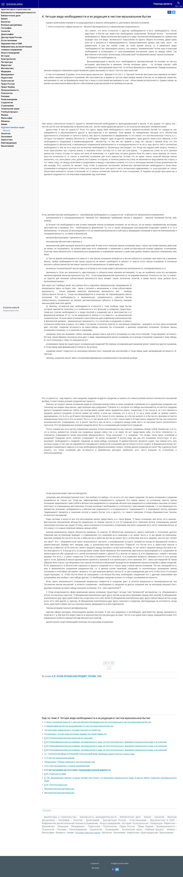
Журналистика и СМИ (11, 43)
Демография (7, 34)
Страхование (7, 105)
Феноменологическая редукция (59, 789)
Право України (8, 87)
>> (181, 6)
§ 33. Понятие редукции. (55, 785)
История (5, 56)
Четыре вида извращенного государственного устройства (72, 730)
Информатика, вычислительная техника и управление (70, 823)
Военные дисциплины (11, 25)
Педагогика (7, 77)
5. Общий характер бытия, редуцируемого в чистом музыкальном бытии (78, 726)
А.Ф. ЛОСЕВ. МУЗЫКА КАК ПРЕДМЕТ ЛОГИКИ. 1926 (76, 676)
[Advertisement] (19, 186)
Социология (7, 102)
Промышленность (10, 90)
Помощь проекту (162, 3)
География (6, 28)
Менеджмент (7, 74)
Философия (6, 118)
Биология (5, 22)
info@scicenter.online (11, 311)
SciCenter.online (14, 4)
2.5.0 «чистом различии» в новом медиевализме (67, 766)
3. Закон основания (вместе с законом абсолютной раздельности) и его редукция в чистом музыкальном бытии (97, 722)
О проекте (95, 863)
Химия (4, 124)
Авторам (95, 868)
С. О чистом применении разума (59, 758)
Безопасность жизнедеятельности (18, 12)
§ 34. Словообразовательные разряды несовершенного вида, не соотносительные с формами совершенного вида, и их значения (105, 746)
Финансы (5, 121)
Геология (5, 31)
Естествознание (9, 40)
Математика (7, 68)
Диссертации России (11, 37)
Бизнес (4, 19)
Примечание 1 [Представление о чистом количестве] (69, 762)
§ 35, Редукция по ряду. (55, 774)
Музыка (6, 130)
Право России (8, 84)
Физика (4, 115)
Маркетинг (6, 65)
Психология (6, 93)
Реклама (5, 96)
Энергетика (6, 140)
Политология (7, 81)
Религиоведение (9, 99)
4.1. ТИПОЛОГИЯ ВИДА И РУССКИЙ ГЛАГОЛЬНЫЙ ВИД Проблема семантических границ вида (89, 754)
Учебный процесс (9, 112)
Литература (7, 62)
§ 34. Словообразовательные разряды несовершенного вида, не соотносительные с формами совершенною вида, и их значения (105, 742)
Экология (5, 133)
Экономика (6, 136)
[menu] (3, 4)
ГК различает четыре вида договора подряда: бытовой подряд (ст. (75, 734)
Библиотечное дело (10, 15)
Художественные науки (12, 127)
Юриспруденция (9, 143)
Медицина (6, 71)
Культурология (8, 59)
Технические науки (10, 109)
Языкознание (7, 146)
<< (176, 6)
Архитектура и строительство (16, 9)
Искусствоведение (10, 53)
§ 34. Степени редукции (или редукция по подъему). (68, 738)
